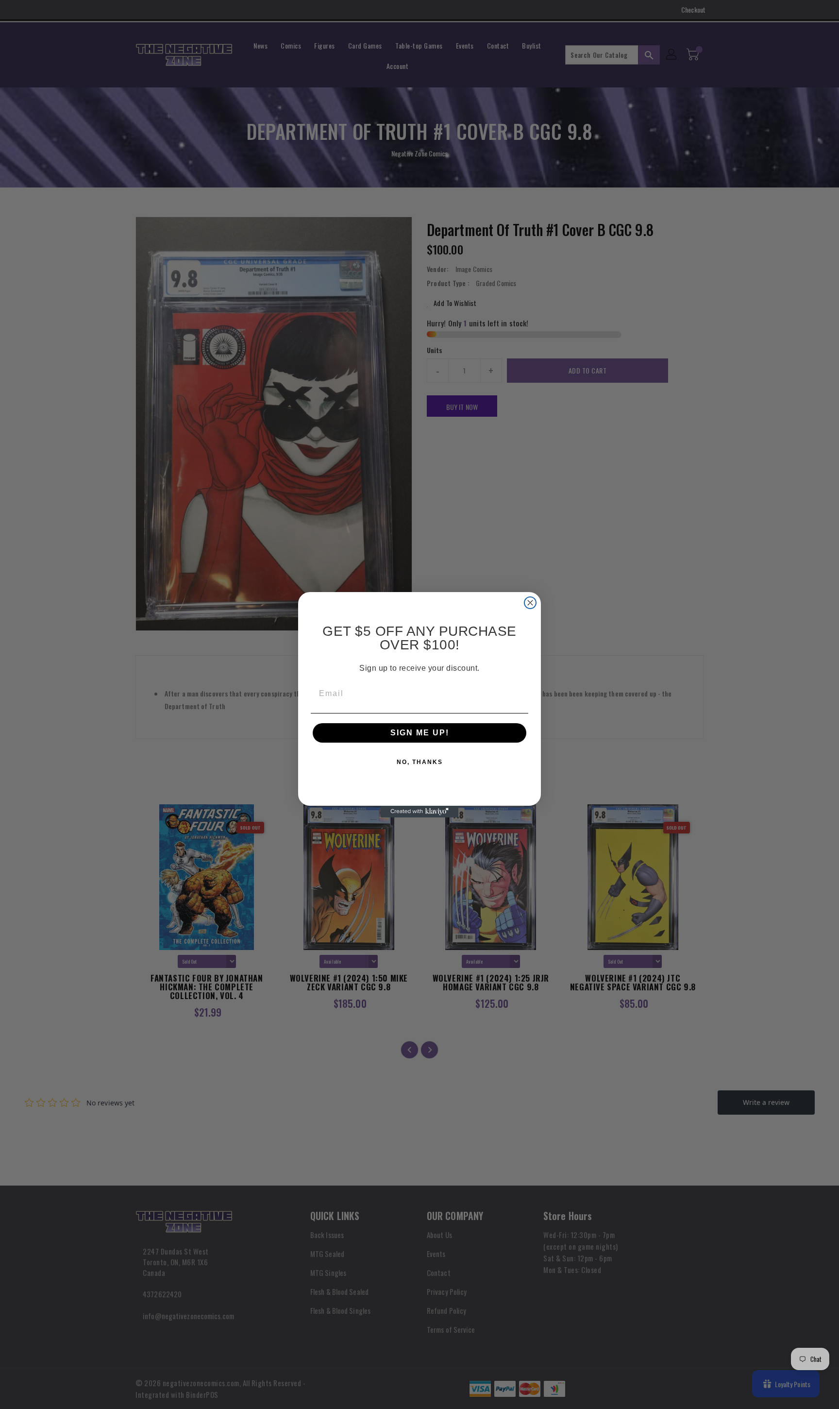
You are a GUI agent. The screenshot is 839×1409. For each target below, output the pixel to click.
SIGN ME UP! (419, 733)
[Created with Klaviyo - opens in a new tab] (419, 811)
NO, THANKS (420, 762)
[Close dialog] (530, 603)
